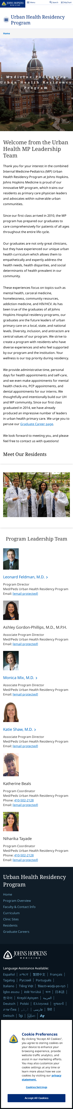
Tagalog (9, 980)
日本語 (59, 992)
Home (6, 33)
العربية (47, 998)
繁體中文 (39, 974)
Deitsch (8, 1016)
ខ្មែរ (21, 1016)
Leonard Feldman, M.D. (24, 576)
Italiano (8, 986)
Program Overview (17, 900)
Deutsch (9, 1004)
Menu (31, 3)
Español (9, 974)
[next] (63, 495)
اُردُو (25, 1009)
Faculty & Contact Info (19, 907)
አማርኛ (23, 974)
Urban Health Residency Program (38, 20)
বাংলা (48, 992)
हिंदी (49, 1009)
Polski (24, 1004)
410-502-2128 (24, 800)
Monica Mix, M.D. (18, 677)
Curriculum (11, 913)
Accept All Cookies (36, 1098)
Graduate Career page (36, 424)
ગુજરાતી (58, 1004)
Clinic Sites (11, 919)
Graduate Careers (16, 931)
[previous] (10, 495)
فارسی (38, 1009)
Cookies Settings (36, 1087)
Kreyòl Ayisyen (27, 998)
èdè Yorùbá (32, 992)
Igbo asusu (11, 992)
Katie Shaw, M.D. (18, 729)
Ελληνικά (40, 1003)
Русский (25, 980)
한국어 (7, 998)
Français (56, 974)
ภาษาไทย (9, 1009)
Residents (10, 925)
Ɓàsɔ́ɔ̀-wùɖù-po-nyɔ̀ (51, 986)
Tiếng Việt (26, 986)
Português (43, 980)
